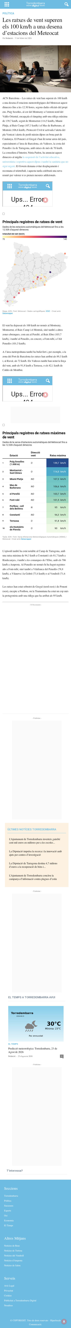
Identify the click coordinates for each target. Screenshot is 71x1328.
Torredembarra (11, 1195)
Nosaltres (8, 1305)
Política (8, 13)
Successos (8, 1205)
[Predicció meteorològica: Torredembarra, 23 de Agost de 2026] (36, 1024)
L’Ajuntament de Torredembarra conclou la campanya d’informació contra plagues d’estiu (33, 877)
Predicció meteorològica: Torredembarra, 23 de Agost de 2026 (32, 1050)
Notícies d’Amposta (13, 1260)
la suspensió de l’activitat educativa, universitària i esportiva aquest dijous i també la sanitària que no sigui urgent (35, 161)
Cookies (8, 1295)
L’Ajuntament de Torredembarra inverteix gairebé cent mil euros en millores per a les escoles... (34, 840)
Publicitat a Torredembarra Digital (20, 1300)
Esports (7, 1210)
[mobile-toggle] (6, 4)
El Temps (13, 1044)
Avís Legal (9, 1285)
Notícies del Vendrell (14, 1255)
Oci (5, 1215)
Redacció (9, 38)
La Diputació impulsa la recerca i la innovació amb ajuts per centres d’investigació (35, 852)
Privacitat (8, 1290)
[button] (66, 4)
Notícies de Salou (12, 1265)
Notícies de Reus (12, 1245)
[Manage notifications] (64, 1321)
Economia (9, 1220)
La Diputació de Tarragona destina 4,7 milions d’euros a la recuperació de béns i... (33, 864)
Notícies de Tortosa (13, 1250)
